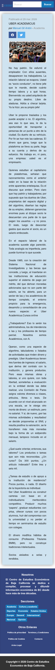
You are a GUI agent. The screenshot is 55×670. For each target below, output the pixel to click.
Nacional (11, 619)
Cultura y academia (28, 606)
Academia (39, 28)
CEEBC (8, 5)
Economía (23, 611)
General (20, 615)
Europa (10, 615)
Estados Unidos (38, 611)
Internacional (33, 615)
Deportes (11, 611)
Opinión (22, 619)
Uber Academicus (22, 23)
